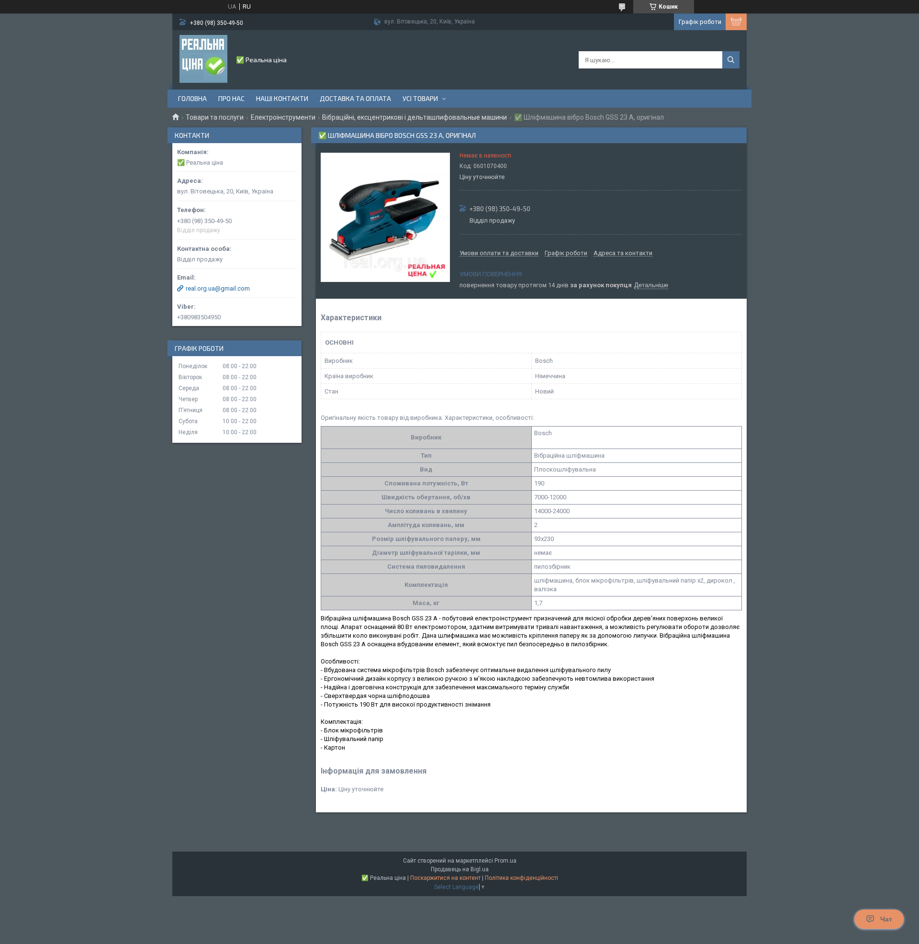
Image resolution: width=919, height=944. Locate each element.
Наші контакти (282, 98)
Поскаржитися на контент (445, 878)
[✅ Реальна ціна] (203, 59)
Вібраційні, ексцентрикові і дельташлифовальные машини (414, 117)
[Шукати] (731, 59)
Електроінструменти (283, 117)
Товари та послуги (215, 117)
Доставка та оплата (355, 98)
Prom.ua (505, 860)
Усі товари (420, 98)
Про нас (231, 98)
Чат (886, 919)
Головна (192, 98)
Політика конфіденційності (521, 878)
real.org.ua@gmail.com (218, 288)
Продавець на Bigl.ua (460, 869)
